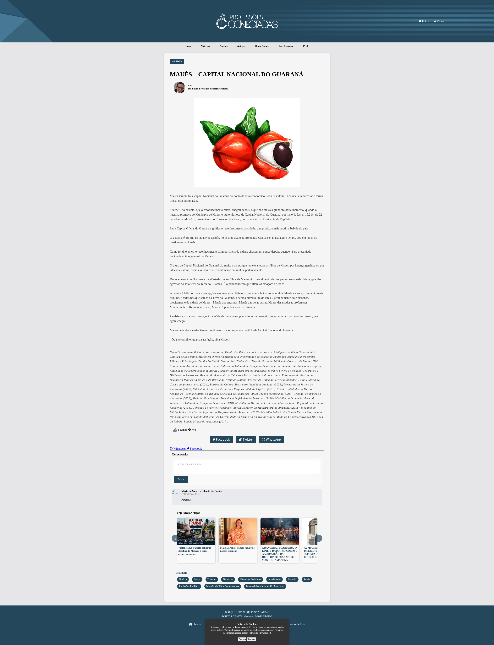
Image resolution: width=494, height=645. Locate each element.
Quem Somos (262, 46)
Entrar (425, 21)
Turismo (211, 579)
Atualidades (274, 579)
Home (188, 46)
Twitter (248, 439)
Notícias (205, 46)
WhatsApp (273, 439)
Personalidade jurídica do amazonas (265, 586)
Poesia (197, 579)
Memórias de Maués (250, 579)
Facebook (223, 439)
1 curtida (182, 429)
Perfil (306, 46)
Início (197, 624)
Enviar (181, 479)
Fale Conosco (286, 46)
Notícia (183, 579)
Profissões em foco (189, 586)
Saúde (307, 579)
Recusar (251, 639)
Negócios (228, 579)
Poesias (223, 46)
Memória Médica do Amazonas (222, 586)
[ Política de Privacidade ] (259, 633)
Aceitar (242, 639)
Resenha (292, 579)
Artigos (241, 46)
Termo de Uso (296, 624)
